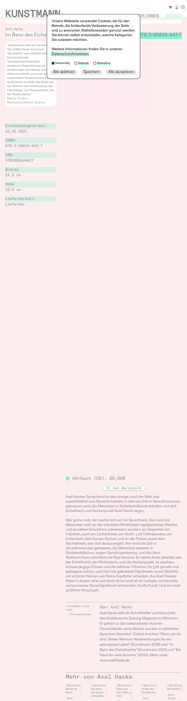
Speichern (91, 72)
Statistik (83, 63)
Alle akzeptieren (121, 72)
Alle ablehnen (64, 72)
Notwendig (62, 63)
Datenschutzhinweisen (70, 54)
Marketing (103, 63)
